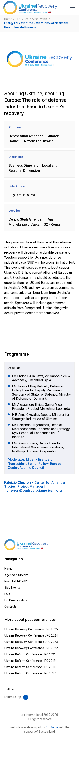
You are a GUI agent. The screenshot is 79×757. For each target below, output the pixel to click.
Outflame (52, 727)
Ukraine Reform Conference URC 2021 (30, 654)
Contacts (10, 606)
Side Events (40, 19)
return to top (12, 697)
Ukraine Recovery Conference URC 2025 (31, 629)
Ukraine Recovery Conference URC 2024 (31, 635)
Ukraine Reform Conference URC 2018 (30, 667)
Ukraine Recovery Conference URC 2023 (31, 641)
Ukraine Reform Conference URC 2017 (30, 673)
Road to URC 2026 (16, 581)
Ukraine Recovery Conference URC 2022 (31, 648)
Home (8, 19)
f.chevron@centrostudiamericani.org (33, 491)
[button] (71, 8)
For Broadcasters (15, 600)
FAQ (7, 594)
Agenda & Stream (16, 575)
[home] (30, 7)
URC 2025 (22, 19)
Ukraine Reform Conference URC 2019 (30, 660)
